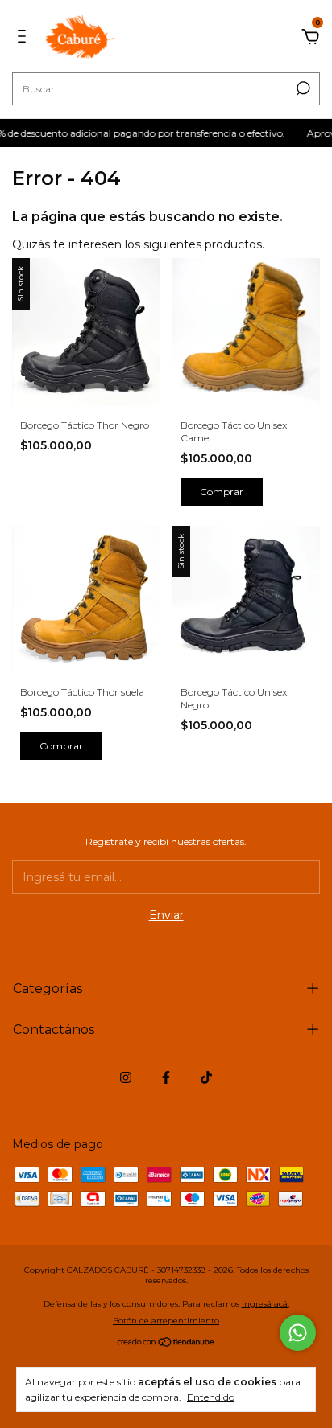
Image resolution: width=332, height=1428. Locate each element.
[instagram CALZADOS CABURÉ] (125, 1077)
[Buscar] (302, 88)
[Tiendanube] (166, 1343)
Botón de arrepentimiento (166, 1320)
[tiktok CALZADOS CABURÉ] (206, 1077)
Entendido (210, 1397)
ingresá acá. (265, 1304)
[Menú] (24, 38)
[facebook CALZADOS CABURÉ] (166, 1077)
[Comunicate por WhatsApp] (298, 1333)
